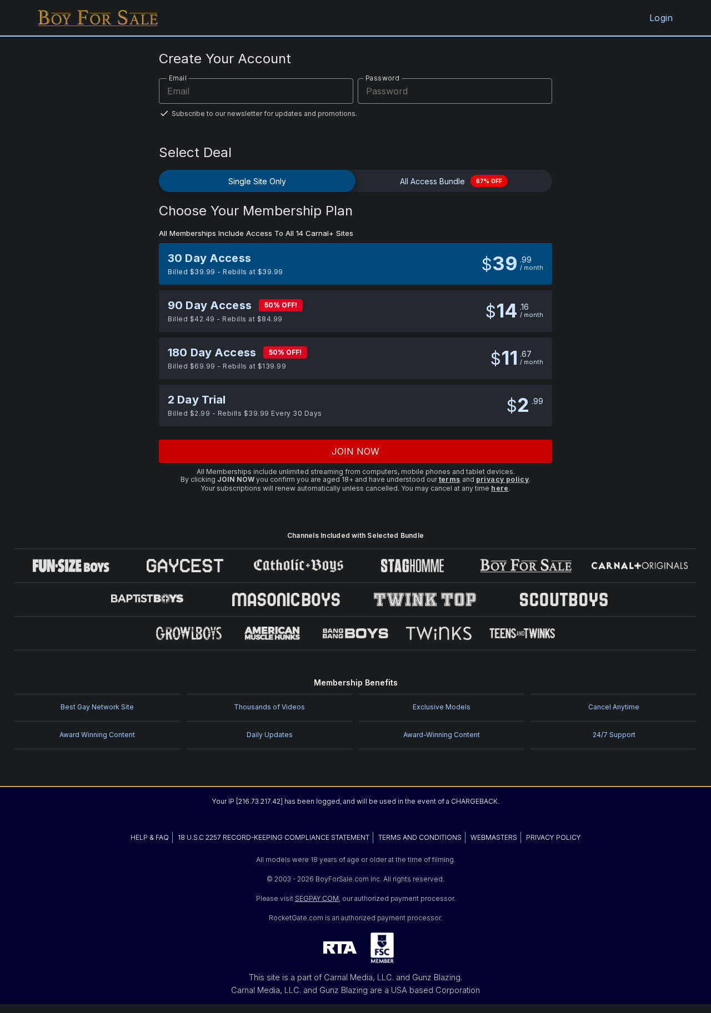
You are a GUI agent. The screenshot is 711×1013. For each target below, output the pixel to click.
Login (661, 17)
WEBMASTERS (493, 837)
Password (382, 78)
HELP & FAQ (150, 837)
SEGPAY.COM (317, 898)
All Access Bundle (451, 181)
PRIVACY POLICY (553, 837)
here (500, 488)
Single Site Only (257, 181)
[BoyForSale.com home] (98, 17)
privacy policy (502, 479)
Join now (356, 451)
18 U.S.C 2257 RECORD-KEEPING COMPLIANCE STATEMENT (273, 837)
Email (178, 78)
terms (449, 479)
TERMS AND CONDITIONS (420, 837)
